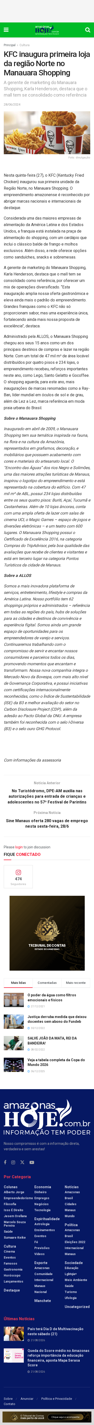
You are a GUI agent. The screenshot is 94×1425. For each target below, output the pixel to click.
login (19, 847)
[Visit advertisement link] (47, 933)
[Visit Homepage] (47, 30)
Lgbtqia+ (71, 1274)
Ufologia (70, 1298)
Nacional (40, 1292)
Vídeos (39, 1254)
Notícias (72, 1187)
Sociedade (74, 1263)
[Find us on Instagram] (13, 1163)
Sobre (8, 1399)
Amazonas (42, 1268)
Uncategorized (77, 1307)
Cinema (9, 1251)
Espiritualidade (47, 1219)
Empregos (41, 1198)
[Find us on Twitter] (22, 1163)
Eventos (10, 1257)
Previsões (42, 1248)
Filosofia (10, 1204)
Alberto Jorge (14, 1192)
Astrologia (41, 1224)
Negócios (41, 1204)
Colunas (11, 1187)
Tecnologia (42, 1210)
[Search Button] (87, 29)
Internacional (43, 1280)
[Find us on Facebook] (5, 1163)
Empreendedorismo (18, 1198)
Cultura (25, 45)
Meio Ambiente (76, 1280)
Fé (36, 1242)
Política (71, 1225)
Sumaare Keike (15, 1237)
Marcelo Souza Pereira (15, 1223)
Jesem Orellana (15, 1216)
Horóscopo (12, 1275)
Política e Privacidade (56, 1399)
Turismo (71, 1292)
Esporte (40, 1263)
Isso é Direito (13, 1210)
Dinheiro (40, 1192)
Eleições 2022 (75, 1242)
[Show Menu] (6, 29)
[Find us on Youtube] (32, 1163)
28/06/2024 (12, 104)
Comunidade (43, 1274)
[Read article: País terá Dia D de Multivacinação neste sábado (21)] (14, 1334)
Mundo (70, 1216)
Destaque (12, 1290)
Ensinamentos (44, 1230)
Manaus (39, 1286)
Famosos (10, 1263)
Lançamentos (13, 1281)
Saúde (8, 1231)
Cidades (70, 1204)
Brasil (69, 1198)
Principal (10, 45)
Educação (71, 1268)
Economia (42, 1187)
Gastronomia (13, 1269)
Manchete (42, 1301)
